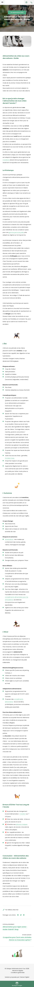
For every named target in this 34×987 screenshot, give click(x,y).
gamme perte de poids (16, 232)
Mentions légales (17, 971)
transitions (6, 160)
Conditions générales (18, 972)
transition (23, 814)
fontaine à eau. (10, 458)
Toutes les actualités (17, 7)
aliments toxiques (21, 824)
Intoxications (9, 539)
